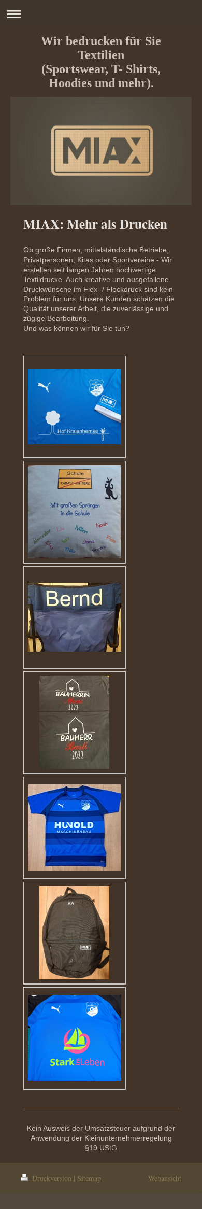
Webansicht (164, 1178)
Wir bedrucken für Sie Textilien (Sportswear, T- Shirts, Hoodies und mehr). (101, 62)
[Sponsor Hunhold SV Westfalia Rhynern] (74, 827)
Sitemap (89, 1178)
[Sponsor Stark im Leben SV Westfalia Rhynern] (74, 1038)
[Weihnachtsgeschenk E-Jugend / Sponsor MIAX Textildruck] (74, 932)
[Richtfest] (74, 722)
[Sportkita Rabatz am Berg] (74, 511)
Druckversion (52, 1178)
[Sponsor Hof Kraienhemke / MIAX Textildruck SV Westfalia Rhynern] (74, 406)
